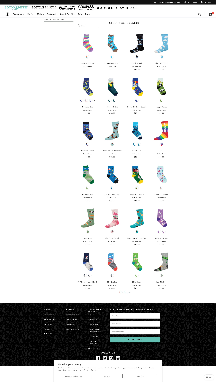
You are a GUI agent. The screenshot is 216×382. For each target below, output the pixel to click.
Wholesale (70, 324)
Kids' (41, 14)
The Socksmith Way (74, 315)
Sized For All (68, 14)
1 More (94, 101)
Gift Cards (192, 2)
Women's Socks (50, 320)
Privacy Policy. (90, 370)
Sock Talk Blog (72, 329)
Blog (87, 14)
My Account (93, 348)
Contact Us (93, 320)
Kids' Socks (48, 324)
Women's (19, 14)
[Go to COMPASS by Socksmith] (86, 8)
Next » (127, 292)
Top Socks (48, 329)
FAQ (89, 315)
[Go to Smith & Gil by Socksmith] (129, 8)
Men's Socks (49, 315)
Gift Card (48, 334)
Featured (53, 14)
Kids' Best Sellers (59, 19)
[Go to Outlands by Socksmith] (67, 8)
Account (208, 2)
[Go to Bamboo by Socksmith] (107, 8)
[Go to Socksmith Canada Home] (16, 8)
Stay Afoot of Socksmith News (131, 309)
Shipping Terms (72, 320)
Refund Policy (93, 336)
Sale (80, 14)
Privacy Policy (94, 324)
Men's (31, 14)
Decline (140, 376)
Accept (107, 376)
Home (46, 19)
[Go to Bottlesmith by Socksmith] (43, 8)
